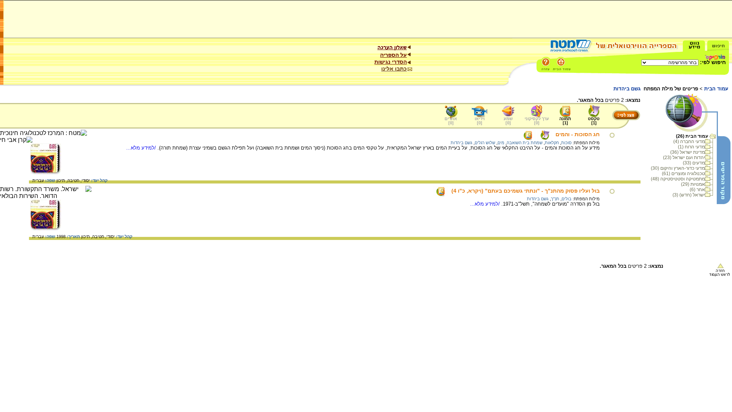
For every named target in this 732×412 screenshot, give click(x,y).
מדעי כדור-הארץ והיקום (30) (678, 168)
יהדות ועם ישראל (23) (684, 157)
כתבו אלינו (394, 69)
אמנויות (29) (693, 184)
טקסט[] (594, 120)
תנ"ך (555, 198)
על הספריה (393, 55)
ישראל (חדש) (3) (689, 195)
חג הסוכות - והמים (577, 134)
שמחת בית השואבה (525, 142)
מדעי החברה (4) (689, 141)
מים (501, 142)
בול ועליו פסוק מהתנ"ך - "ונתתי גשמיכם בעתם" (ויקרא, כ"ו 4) (525, 191)
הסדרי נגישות (390, 62)
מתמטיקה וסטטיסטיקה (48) (678, 179)
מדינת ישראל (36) (687, 152)
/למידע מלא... (141, 148)
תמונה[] (565, 120)
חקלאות (552, 142)
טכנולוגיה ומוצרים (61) (683, 173)
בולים (566, 198)
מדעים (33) (694, 163)
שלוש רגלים (485, 142)
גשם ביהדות (461, 142)
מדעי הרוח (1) (691, 147)
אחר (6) (697, 189)
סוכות (566, 142)
